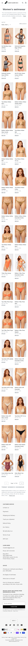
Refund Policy (7, 523)
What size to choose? (9, 578)
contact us (6, 507)
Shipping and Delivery (9, 515)
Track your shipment (8, 519)
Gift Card (5, 538)
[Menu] (2, 2)
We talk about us (7, 531)
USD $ (13, 620)
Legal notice (10, 637)
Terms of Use (23, 637)
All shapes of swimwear (9, 574)
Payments (5, 511)
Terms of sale (4, 637)
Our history (6, 527)
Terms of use (6, 535)
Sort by (3, 22)
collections (14, 638)
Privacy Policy (17, 637)
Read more (12, 495)
